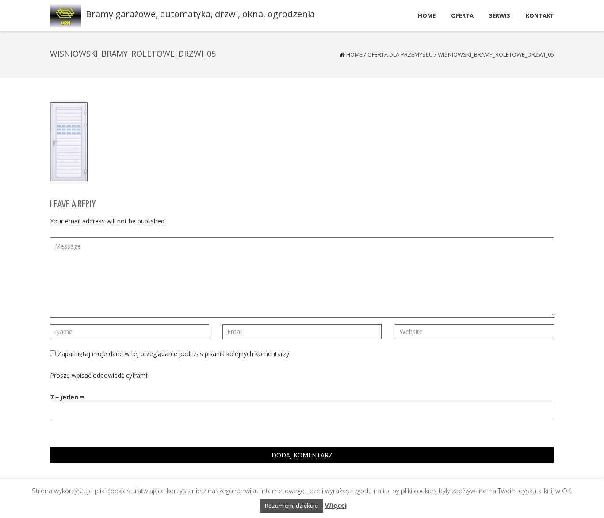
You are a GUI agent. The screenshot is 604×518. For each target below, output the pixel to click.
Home (354, 54)
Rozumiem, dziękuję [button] (291, 506)
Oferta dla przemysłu (400, 54)
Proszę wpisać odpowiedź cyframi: (99, 375)
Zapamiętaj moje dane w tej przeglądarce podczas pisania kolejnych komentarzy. (174, 353)
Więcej (336, 505)
